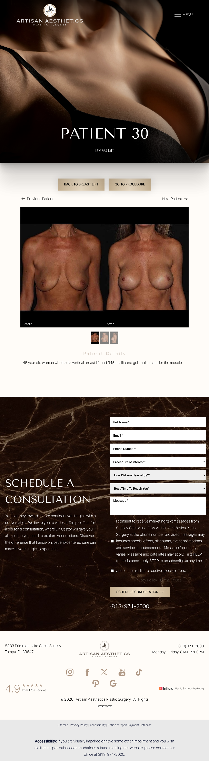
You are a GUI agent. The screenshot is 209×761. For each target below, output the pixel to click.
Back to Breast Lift (81, 184)
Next (172, 198)
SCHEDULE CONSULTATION (137, 592)
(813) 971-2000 (129, 606)
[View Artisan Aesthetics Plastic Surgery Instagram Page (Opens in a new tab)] (70, 673)
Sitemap (63, 725)
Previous (39, 198)
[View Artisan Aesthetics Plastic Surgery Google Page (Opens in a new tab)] (113, 684)
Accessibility (98, 725)
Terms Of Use (170, 580)
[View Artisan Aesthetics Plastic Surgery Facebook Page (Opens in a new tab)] (87, 673)
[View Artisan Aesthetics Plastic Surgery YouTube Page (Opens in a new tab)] (122, 673)
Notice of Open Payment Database (130, 725)
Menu (187, 14)
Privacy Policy (145, 580)
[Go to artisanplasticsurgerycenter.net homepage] (54, 15)
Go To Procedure (130, 184)
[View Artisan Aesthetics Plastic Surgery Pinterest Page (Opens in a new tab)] (95, 684)
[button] (178, 15)
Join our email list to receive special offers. (151, 570)
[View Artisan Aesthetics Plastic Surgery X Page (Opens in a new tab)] (104, 673)
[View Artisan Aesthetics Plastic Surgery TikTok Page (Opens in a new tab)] (139, 673)
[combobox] (158, 462)
